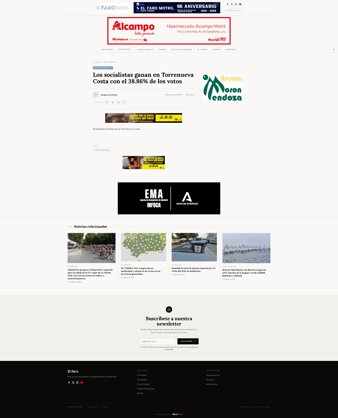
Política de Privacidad (75, 407)
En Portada (107, 49)
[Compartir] (118, 102)
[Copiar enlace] (124, 102)
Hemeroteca (211, 384)
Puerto (162, 49)
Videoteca (231, 49)
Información (232, 10)
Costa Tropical (146, 49)
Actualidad (124, 49)
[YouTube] (240, 4)
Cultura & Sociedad (182, 49)
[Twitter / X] (113, 102)
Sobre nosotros (213, 375)
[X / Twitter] (232, 4)
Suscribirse (187, 341)
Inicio (97, 62)
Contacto (210, 379)
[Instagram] (236, 4)
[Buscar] (334, 49)
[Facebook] (227, 4)
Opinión (216, 49)
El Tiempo (202, 49)
